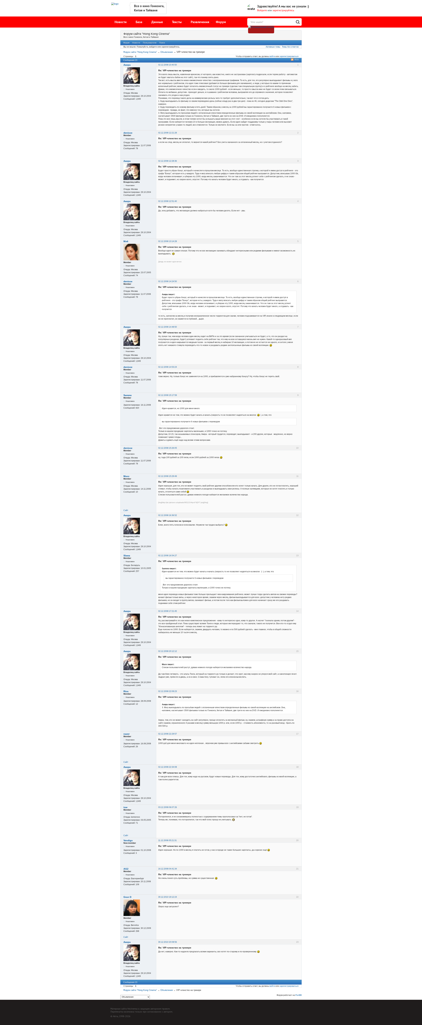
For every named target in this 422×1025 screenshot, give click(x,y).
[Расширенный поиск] (261, 29)
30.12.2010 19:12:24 (167, 897)
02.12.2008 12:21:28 (167, 133)
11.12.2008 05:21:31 (167, 840)
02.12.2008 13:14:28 (167, 241)
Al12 (125, 868)
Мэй (125, 241)
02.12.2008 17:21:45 (167, 611)
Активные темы (273, 47)
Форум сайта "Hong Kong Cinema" (146, 33)
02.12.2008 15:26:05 (167, 448)
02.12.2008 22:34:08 (167, 767)
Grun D (127, 897)
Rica (125, 691)
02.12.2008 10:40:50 (167, 65)
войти (272, 56)
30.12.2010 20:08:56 (167, 942)
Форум (221, 22)
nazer (126, 734)
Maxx (126, 476)
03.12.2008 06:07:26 (167, 807)
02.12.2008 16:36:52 (167, 515)
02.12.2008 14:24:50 (167, 281)
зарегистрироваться (289, 56)
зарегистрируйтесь (283, 10)
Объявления (166, 52)
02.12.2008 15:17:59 (167, 395)
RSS (297, 59)
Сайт (125, 510)
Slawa (126, 555)
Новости (136, 43)
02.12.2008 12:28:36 (167, 161)
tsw (125, 807)
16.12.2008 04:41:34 (167, 869)
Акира (127, 65)
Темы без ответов (290, 47)
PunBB (298, 995)
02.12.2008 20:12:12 (167, 651)
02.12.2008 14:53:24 (167, 367)
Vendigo (128, 840)
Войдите (262, 10)
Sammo (127, 395)
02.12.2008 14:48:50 (167, 327)
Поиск (162, 43)
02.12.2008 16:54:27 (167, 555)
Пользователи (149, 43)
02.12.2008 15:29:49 (167, 476)
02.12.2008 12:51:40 (167, 201)
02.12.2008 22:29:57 (167, 734)
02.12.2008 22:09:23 (167, 691)
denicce (127, 132)
